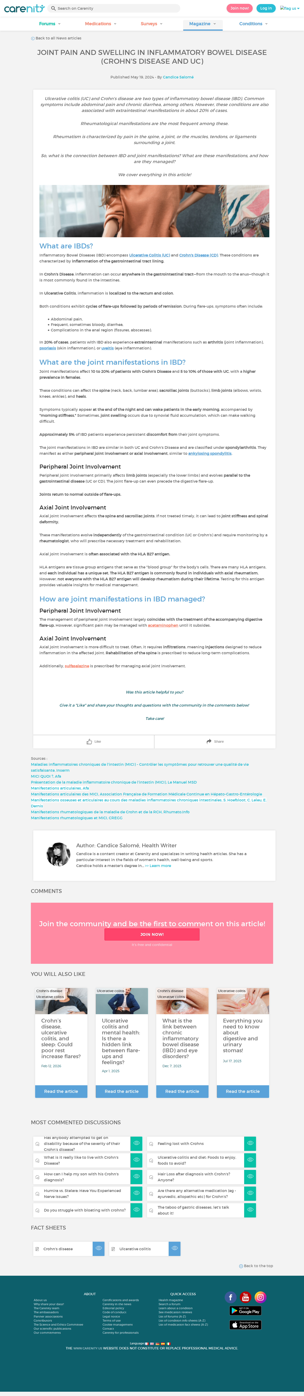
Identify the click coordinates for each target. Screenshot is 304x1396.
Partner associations (48, 1316)
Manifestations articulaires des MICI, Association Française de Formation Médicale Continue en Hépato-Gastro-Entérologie (146, 794)
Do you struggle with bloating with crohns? (85, 1210)
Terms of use (112, 1320)
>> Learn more (158, 865)
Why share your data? (49, 1304)
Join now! (240, 8)
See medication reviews (175, 1312)
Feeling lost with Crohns (181, 1143)
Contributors (43, 1320)
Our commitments (47, 1332)
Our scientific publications (52, 1328)
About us (40, 1300)
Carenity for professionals (121, 1332)
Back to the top (258, 1265)
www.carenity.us (87, 1348)
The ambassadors (46, 1312)
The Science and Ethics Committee (58, 1324)
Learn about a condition (176, 1308)
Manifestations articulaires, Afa (60, 788)
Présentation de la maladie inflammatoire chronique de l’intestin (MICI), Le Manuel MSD (114, 782)
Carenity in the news (117, 1304)
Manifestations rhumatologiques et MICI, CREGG (77, 817)
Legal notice (111, 1316)
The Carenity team (46, 1308)
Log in (266, 8)
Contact (108, 1328)
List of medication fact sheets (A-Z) (183, 1324)
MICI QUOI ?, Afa (46, 776)
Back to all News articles (58, 38)
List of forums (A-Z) (172, 1316)
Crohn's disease (58, 1248)
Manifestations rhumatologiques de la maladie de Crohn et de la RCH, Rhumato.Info (110, 811)
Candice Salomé (178, 77)
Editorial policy (113, 1308)
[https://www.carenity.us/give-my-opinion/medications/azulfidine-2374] (89, 666)
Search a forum (169, 1304)
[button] (50, 25)
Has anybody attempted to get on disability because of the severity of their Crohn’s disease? (82, 1143)
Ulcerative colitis (135, 1248)
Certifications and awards (121, 1300)
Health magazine (171, 1300)
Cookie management (118, 1324)
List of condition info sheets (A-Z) (182, 1320)
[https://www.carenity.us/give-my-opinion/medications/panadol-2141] (178, 625)
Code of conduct (114, 1312)
